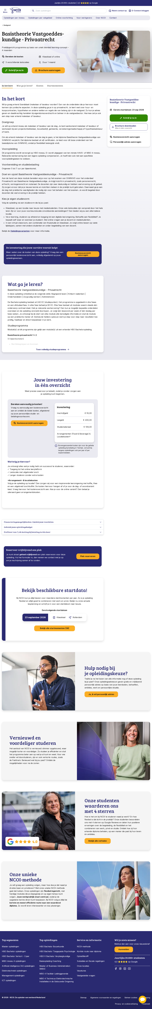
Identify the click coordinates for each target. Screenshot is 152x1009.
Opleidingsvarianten (20, 231)
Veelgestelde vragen (86, 975)
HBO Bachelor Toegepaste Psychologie (57, 951)
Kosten (39, 85)
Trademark (146, 1004)
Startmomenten (55, 85)
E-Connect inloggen (140, 11)
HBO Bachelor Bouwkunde (51, 946)
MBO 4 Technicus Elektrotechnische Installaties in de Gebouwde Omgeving (56, 980)
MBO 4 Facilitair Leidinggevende (53, 973)
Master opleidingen (10, 946)
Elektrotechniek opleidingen (14, 971)
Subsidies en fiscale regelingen (90, 961)
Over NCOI (101, 18)
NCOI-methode (83, 946)
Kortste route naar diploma (89, 951)
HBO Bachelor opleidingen (14, 951)
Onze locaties (83, 966)
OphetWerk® (82, 956)
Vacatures (81, 971)
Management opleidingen (13, 975)
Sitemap (83, 998)
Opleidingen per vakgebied (40, 18)
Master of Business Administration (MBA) (54, 967)
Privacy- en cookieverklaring (126, 1004)
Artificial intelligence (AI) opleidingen (18, 966)
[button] (142, 999)
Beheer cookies (131, 998)
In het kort (7, 85)
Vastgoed (7, 25)
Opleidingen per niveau (14, 18)
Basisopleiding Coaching (50, 961)
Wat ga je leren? (25, 85)
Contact (112, 18)
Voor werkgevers (84, 18)
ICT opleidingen (9, 980)
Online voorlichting (64, 18)
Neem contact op (119, 11)
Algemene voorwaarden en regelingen (105, 998)
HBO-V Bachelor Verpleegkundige (54, 956)
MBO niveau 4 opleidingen (14, 961)
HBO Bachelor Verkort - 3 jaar (15, 956)
